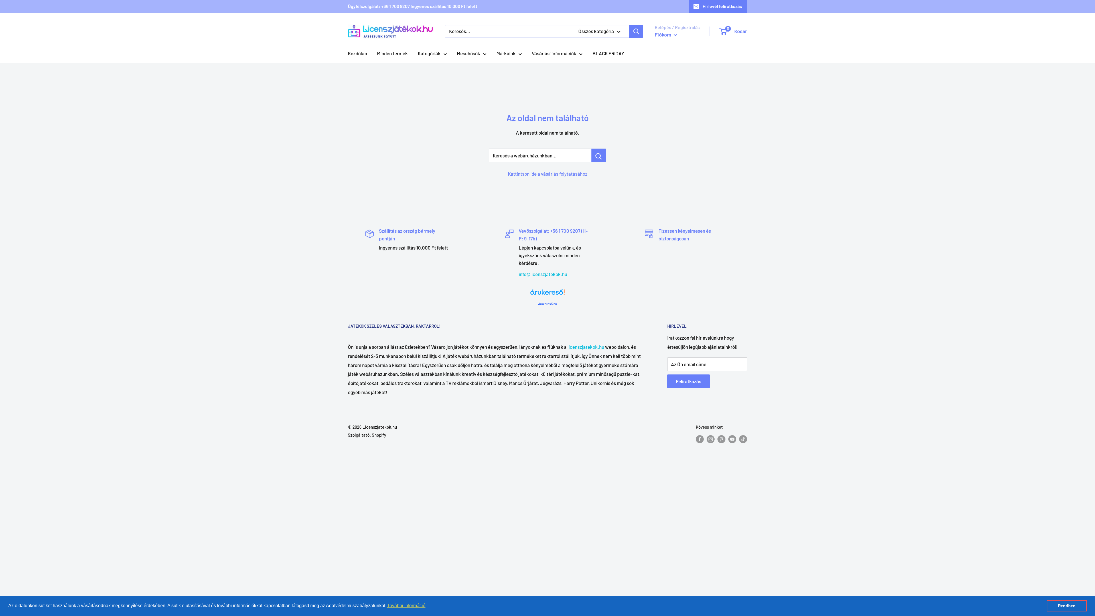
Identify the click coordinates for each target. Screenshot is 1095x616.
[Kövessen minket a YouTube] (732, 438)
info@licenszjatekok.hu (543, 274)
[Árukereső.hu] (547, 294)
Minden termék (392, 53)
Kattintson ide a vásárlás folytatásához (547, 174)
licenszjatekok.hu (585, 347)
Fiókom (663, 34)
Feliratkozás (688, 381)
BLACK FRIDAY (608, 53)
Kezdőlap (357, 53)
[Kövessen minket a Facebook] (700, 438)
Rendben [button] (1067, 605)
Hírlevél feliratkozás (722, 6)
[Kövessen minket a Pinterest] (721, 438)
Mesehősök (468, 53)
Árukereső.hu (547, 304)
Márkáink (506, 53)
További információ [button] (406, 605)
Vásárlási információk (554, 53)
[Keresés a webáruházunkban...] (598, 155)
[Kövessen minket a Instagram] (711, 438)
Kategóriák (429, 53)
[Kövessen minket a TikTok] (743, 438)
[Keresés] (636, 31)
